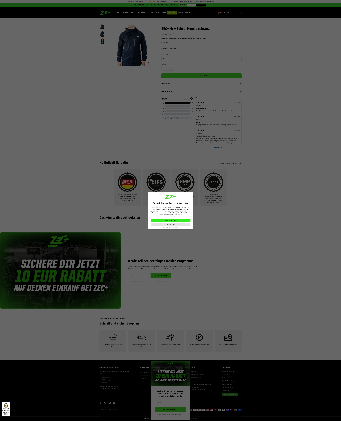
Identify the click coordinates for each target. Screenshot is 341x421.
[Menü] (9, 403)
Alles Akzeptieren (171, 220)
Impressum (165, 227)
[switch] (6, 414)
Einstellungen (171, 224)
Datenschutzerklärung (173, 227)
